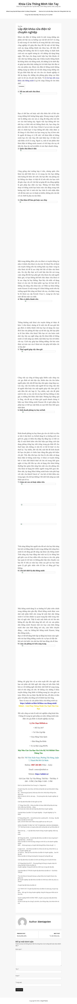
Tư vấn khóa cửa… (55, 936)
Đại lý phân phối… (22, 936)
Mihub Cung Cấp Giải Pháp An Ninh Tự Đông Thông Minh (21, 11)
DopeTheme (44, 1001)
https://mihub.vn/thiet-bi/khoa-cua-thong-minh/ (38, 703)
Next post (57, 933)
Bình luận (19, 949)
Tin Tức (20, 26)
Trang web (19, 982)
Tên (17, 969)
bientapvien (44, 921)
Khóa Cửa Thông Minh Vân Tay (38, 4)
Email (18, 976)
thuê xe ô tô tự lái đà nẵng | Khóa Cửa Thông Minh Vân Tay (55, 11)
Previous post (21, 933)
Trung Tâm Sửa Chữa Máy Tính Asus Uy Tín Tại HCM (38, 14)
